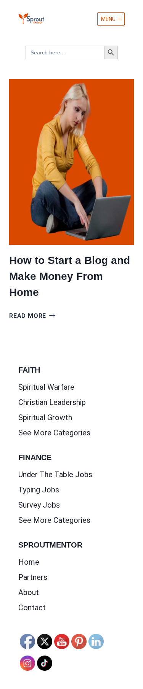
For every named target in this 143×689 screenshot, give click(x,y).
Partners (32, 577)
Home (28, 562)
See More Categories (54, 432)
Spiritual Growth (45, 417)
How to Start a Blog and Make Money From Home (69, 276)
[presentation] (71, 162)
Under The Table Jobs (55, 474)
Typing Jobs (38, 489)
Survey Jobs (39, 505)
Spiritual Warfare (46, 387)
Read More (32, 315)
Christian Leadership (52, 402)
